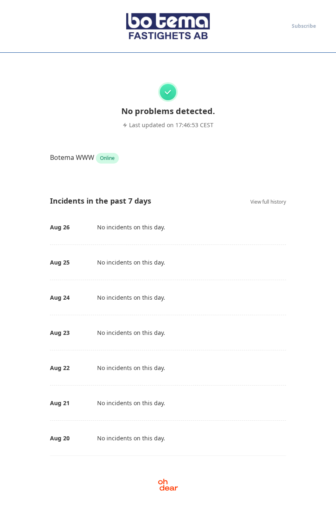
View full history (268, 201)
